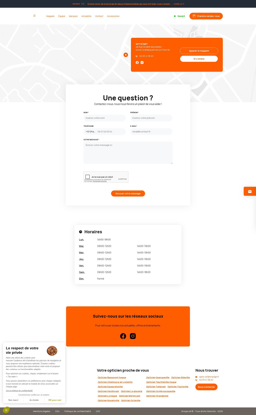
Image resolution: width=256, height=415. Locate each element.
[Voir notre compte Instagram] (142, 62)
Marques (73, 16)
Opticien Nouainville (108, 400)
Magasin (50, 16)
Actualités (86, 16)
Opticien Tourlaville (178, 386)
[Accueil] (35, 16)
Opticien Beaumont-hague (112, 377)
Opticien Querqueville (157, 377)
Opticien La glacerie (131, 391)
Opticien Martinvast (129, 395)
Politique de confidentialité (77, 411)
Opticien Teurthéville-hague (161, 382)
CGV (98, 411)
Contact (99, 16)
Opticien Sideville (180, 377)
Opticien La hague (107, 395)
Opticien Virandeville (157, 395)
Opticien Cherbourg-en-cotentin (115, 382)
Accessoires (113, 16)
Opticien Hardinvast (108, 391)
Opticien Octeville (130, 400)
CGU (57, 411)
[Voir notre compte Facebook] (137, 62)
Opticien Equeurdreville (110, 386)
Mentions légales (41, 411)
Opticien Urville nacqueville (160, 391)
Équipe (61, 16)
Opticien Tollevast (156, 386)
